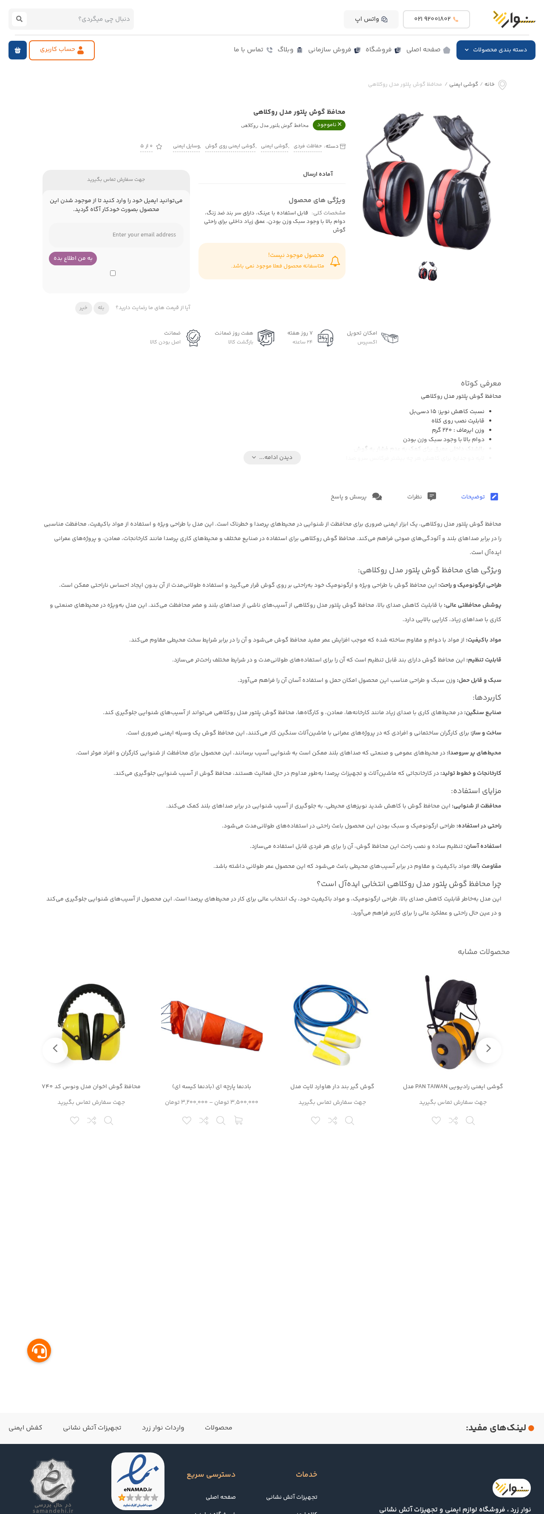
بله (101, 308)
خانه (489, 85)
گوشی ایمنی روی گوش (230, 146)
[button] (17, 50)
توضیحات (473, 497)
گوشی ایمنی (463, 85)
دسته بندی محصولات (500, 50)
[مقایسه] (454, 1119)
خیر (83, 308)
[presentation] (489, 1050)
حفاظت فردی (308, 146)
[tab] (479, 497)
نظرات (415, 497)
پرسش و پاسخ (349, 497)
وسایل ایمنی (186, 146)
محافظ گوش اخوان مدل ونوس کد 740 (91, 1087)
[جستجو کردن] (19, 19)
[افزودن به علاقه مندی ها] (437, 1119)
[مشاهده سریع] (471, 1119)
